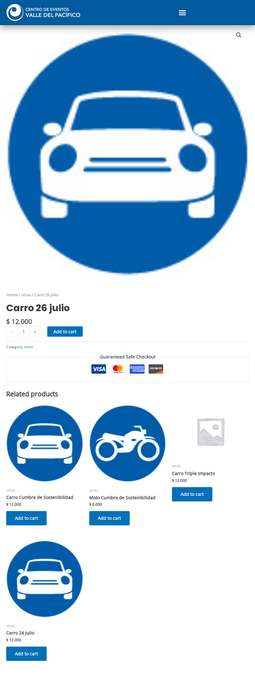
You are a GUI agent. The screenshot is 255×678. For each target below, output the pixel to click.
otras (26, 294)
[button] (182, 13)
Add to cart (64, 331)
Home (12, 294)
